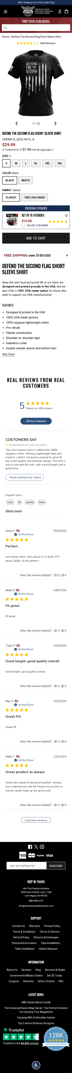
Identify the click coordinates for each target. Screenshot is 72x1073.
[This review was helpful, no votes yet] (55, 575)
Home (5, 36)
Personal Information (24, 943)
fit (19, 502)
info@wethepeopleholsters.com (36, 906)
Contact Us (18, 926)
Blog (38, 969)
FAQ (61, 981)
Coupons (14, 981)
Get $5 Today (54, 975)
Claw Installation (50, 943)
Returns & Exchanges (46, 937)
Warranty (34, 926)
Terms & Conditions (24, 931)
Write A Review (36, 421)
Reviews (26, 969)
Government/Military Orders (26, 975)
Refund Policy (21, 937)
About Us (12, 969)
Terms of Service (49, 931)
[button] (36, 149)
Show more (14, 511)
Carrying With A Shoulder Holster (36, 1017)
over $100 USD (27, 255)
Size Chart (8, 354)
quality (30, 502)
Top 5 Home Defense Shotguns (36, 1023)
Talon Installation (25, 948)
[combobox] (36, 27)
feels (42, 502)
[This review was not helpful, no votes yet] (62, 575)
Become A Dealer (55, 969)
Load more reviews (36, 820)
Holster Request (48, 948)
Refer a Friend (46, 981)
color (10, 502)
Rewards (28, 981)
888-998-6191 (36, 900)
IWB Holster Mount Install (36, 1002)
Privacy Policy (52, 926)
